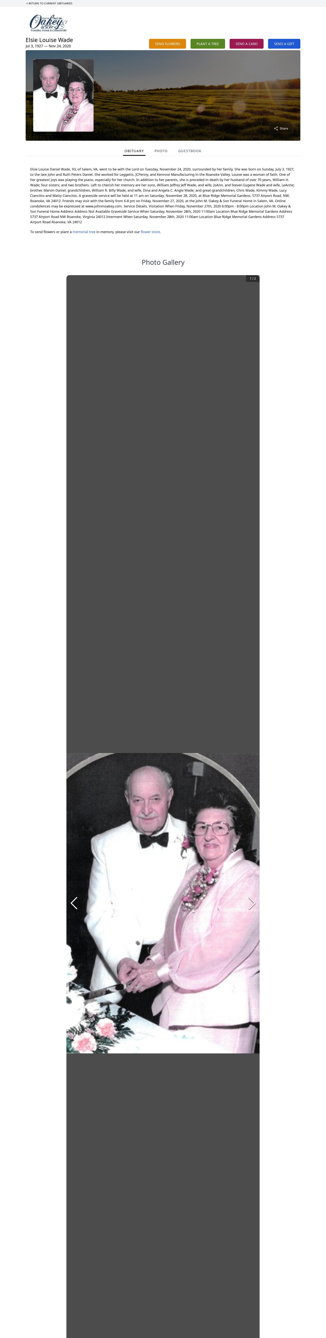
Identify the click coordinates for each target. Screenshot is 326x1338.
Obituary (134, 151)
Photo (161, 151)
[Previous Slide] (74, 903)
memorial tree (84, 232)
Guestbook (189, 151)
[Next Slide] (252, 903)
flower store (150, 232)
